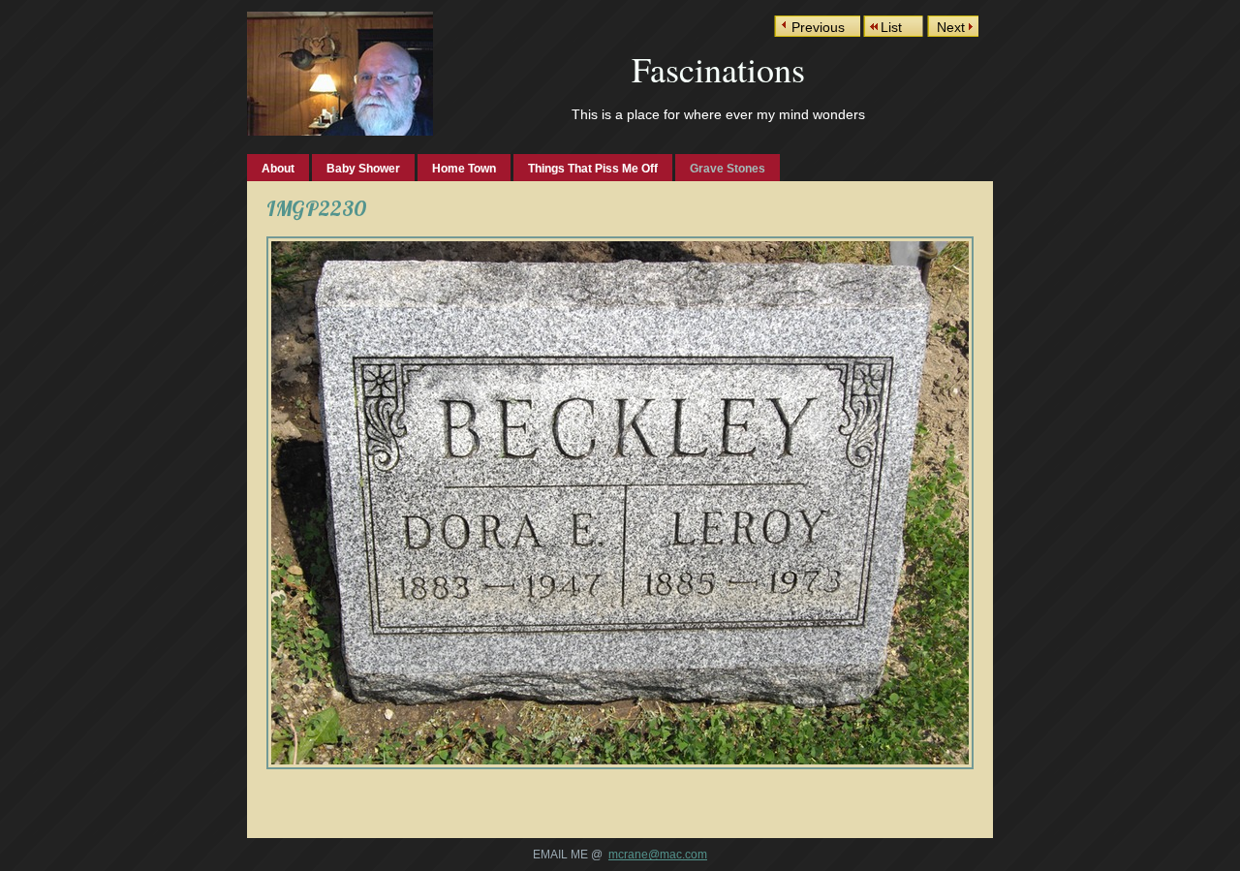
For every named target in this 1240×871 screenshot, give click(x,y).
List (891, 27)
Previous (818, 27)
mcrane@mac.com (657, 854)
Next (951, 27)
